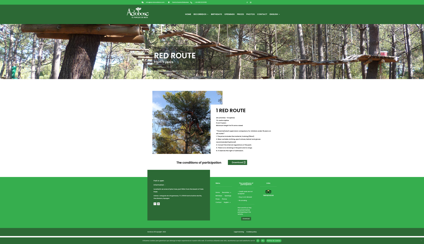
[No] (421, 241)
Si (258, 240)
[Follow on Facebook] (247, 2)
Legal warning (239, 232)
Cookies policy (251, 232)
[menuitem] (275, 14)
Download (237, 162)
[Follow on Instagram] (250, 2)
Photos (250, 14)
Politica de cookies (274, 240)
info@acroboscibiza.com (155, 2)
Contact (262, 14)
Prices (240, 14)
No (263, 240)
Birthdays (216, 14)
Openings (229, 14)
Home (188, 14)
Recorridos (200, 14)
